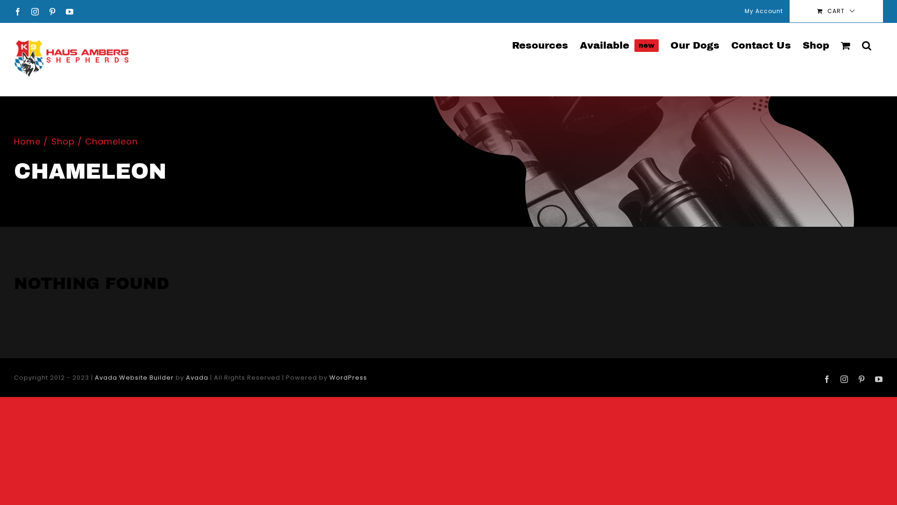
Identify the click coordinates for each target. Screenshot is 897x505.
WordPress (348, 377)
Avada (197, 377)
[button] (866, 45)
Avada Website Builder (134, 377)
